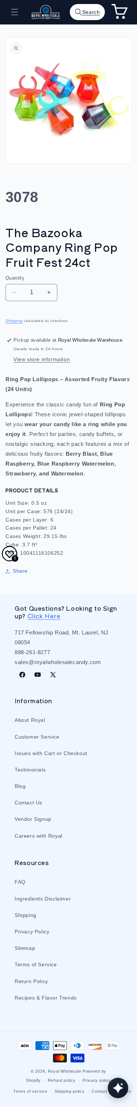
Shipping (14, 321)
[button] (15, 12)
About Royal (30, 720)
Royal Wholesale (64, 1071)
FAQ (20, 882)
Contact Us (28, 802)
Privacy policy (97, 1080)
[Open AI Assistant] (118, 1088)
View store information (42, 359)
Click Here (44, 615)
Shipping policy (69, 1091)
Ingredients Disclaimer (43, 899)
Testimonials (30, 770)
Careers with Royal (38, 836)
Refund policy (61, 1080)
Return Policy (31, 981)
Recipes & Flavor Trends (46, 998)
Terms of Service (36, 964)
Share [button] (20, 571)
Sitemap (25, 948)
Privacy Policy (32, 931)
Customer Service (37, 737)
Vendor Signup (33, 819)
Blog (20, 786)
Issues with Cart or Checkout (51, 753)
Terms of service (30, 1091)
